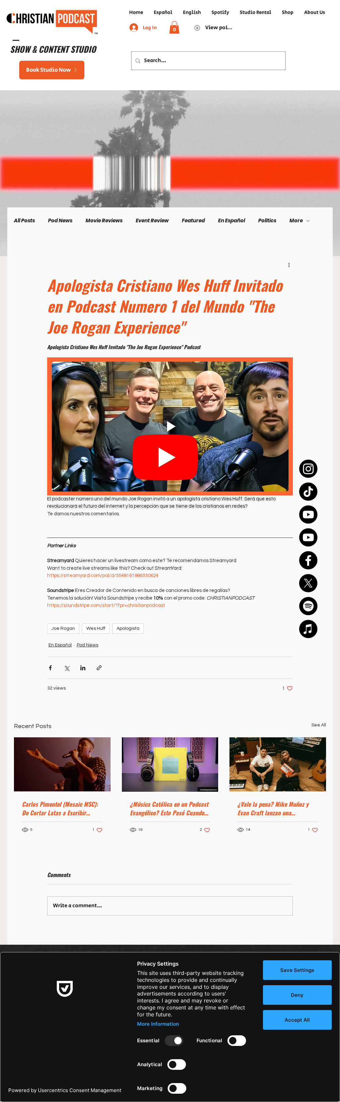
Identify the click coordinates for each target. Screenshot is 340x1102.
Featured (193, 221)
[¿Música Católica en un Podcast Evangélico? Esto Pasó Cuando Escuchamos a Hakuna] (170, 764)
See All (318, 725)
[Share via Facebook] (50, 668)
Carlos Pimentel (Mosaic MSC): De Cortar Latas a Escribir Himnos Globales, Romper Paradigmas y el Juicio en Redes (61, 808)
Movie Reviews (104, 221)
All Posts (24, 221)
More (296, 221)
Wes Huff (95, 628)
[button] (174, 27)
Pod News (60, 221)
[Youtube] (308, 514)
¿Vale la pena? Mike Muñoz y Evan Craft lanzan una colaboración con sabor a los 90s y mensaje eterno (273, 808)
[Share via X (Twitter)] (66, 668)
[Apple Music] (308, 629)
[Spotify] (308, 606)
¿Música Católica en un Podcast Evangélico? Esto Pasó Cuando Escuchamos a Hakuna (169, 808)
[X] (308, 583)
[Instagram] (308, 469)
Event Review (152, 221)
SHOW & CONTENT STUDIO (53, 49)
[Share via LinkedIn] (83, 668)
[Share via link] (99, 668)
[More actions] (289, 264)
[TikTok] (308, 491)
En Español (231, 221)
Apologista (128, 628)
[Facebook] (308, 560)
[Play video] (170, 426)
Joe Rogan (63, 628)
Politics (267, 221)
